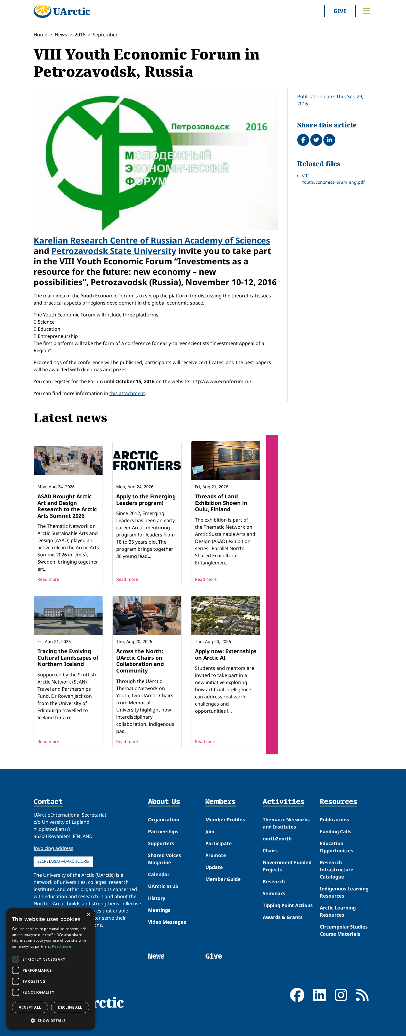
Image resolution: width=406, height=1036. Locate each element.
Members (220, 802)
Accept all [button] (30, 1007)
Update (214, 867)
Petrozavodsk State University (113, 250)
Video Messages (167, 922)
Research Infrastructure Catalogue (336, 869)
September (105, 34)
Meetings (159, 910)
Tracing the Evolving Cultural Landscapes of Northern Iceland (67, 657)
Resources (338, 802)
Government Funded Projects (287, 866)
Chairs (270, 850)
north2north (277, 838)
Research (274, 881)
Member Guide (223, 879)
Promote (215, 855)
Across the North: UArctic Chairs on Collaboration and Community (140, 661)
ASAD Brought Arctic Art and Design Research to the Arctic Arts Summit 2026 (67, 506)
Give (340, 11)
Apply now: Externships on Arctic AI (225, 654)
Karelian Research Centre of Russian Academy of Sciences (152, 240)
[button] (50, 1020)
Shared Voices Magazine (164, 859)
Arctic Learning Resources (338, 911)
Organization (163, 819)
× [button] (88, 914)
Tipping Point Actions (288, 905)
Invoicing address (53, 848)
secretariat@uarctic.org (63, 861)
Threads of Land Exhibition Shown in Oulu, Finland (221, 503)
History (156, 898)
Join (209, 831)
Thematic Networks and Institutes (286, 823)
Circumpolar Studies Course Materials (344, 930)
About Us (164, 802)
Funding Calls (335, 831)
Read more (48, 579)
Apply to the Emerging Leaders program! (146, 499)
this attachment (127, 393)
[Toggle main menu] (366, 11)
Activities (283, 802)
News (61, 34)
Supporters (161, 843)
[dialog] (50, 969)
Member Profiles (225, 819)
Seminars (274, 893)
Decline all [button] (70, 1007)
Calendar (158, 874)
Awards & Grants (283, 917)
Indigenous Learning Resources (344, 892)
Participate (218, 843)
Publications (334, 819)
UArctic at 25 (163, 886)
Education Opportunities (336, 847)
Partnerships (163, 831)
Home (40, 34)
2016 (80, 34)
